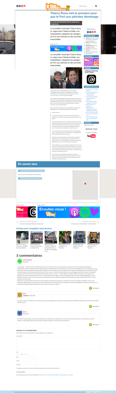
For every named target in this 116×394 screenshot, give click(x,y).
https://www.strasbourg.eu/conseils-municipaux (30, 178)
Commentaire (19, 336)
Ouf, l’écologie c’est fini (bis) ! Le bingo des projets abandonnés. (92, 39)
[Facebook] (17, 6)
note (17, 352)
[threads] (91, 77)
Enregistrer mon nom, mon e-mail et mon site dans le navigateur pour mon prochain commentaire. (38, 368)
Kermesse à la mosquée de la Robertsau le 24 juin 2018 (31, 224)
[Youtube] (22, 6)
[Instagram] (24, 6)
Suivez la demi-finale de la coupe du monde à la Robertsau (92, 98)
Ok (87, 392)
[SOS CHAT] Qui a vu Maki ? (92, 112)
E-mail (18, 360)
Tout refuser (92, 392)
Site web (18, 364)
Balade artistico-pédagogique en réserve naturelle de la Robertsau (92, 109)
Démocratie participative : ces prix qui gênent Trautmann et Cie (92, 93)
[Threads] (20, 6)
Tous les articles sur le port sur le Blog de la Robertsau (32, 170)
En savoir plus (98, 392)
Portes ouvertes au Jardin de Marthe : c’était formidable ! (83, 224)
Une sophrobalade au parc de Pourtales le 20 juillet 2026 (92, 118)
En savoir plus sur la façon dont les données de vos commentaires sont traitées (56, 375)
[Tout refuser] (114, 392)
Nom (17, 357)
